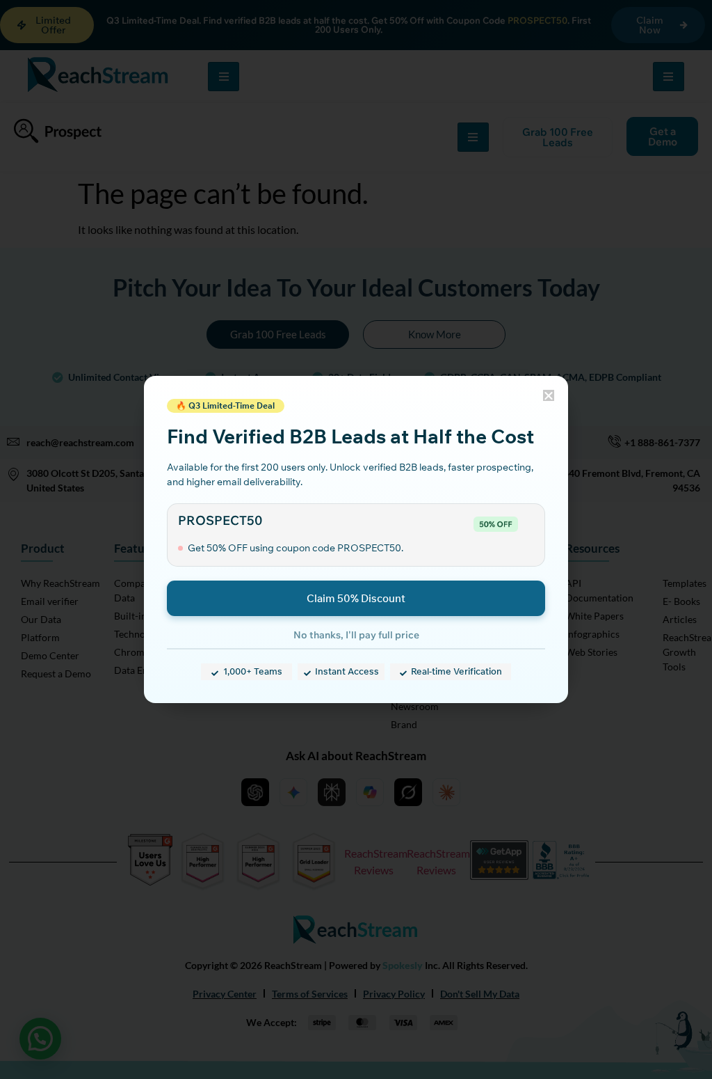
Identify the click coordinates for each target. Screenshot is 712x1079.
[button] (548, 395)
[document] (356, 539)
